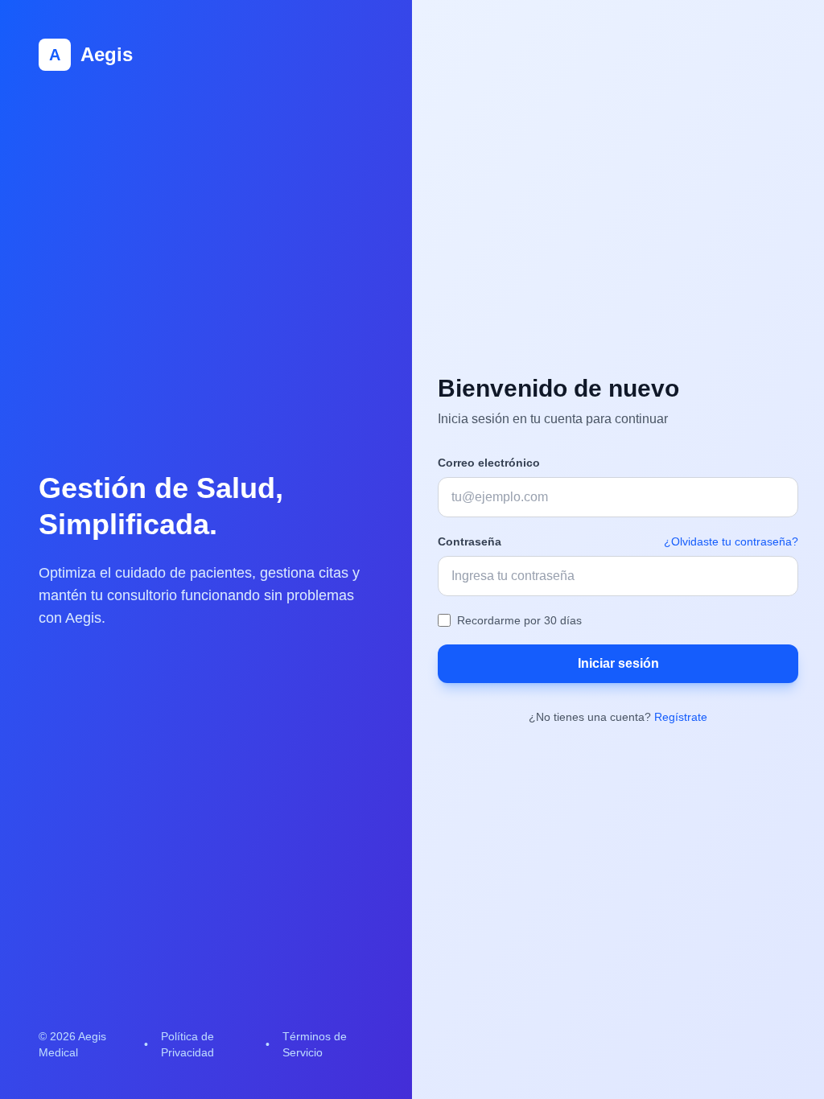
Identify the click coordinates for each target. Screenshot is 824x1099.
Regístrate (680, 716)
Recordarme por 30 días (519, 620)
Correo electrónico (489, 462)
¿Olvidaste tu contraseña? (731, 541)
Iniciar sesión (618, 663)
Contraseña (469, 541)
